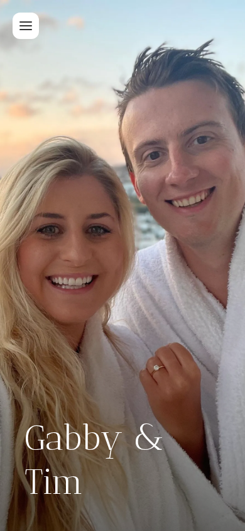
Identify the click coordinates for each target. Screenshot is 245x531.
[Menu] (26, 26)
